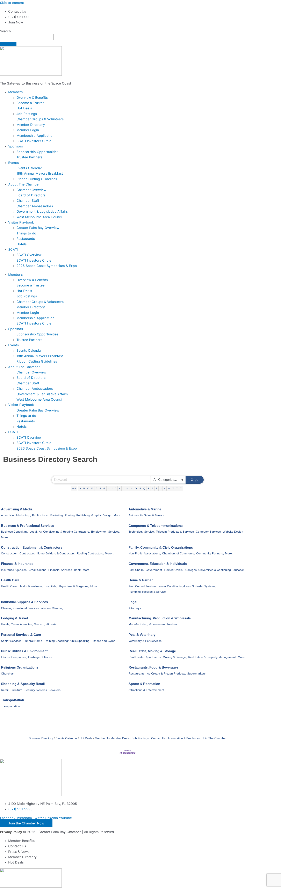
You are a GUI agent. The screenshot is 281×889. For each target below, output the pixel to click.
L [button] (123, 488)
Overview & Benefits (32, 97)
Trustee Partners (29, 157)
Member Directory (30, 125)
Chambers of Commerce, (178, 553)
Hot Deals (24, 108)
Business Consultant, (14, 531)
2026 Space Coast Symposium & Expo (46, 266)
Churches (7, 673)
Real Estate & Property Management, (212, 657)
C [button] (88, 488)
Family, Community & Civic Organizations (161, 547)
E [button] (96, 488)
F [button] (100, 488)
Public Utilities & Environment (24, 651)
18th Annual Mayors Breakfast (39, 173)
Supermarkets (196, 673)
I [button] (112, 488)
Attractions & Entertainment (146, 690)
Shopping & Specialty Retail (23, 684)
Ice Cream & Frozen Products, (166, 673)
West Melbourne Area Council (39, 217)
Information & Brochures (184, 738)
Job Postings (26, 114)
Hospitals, (50, 586)
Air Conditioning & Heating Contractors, (64, 531)
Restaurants (25, 238)
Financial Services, (60, 569)
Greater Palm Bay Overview (37, 228)
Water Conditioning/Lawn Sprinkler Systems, (187, 586)
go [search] (196, 479)
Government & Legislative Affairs (42, 211)
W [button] (169, 488)
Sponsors (15, 146)
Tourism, (39, 624)
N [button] (131, 488)
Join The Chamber (214, 738)
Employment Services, (105, 531)
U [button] (160, 488)
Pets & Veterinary (142, 634)
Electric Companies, (14, 657)
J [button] (115, 488)
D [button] (92, 488)
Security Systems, (36, 690)
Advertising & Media (17, 509)
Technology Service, (142, 531)
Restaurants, (137, 673)
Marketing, (57, 515)
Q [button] (144, 488)
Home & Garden (141, 580)
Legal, (34, 531)
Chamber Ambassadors (34, 206)
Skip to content (12, 3)
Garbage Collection (40, 657)
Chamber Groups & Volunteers (40, 119)
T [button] (156, 488)
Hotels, (5, 624)
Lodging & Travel (14, 618)
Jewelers (54, 690)
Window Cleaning (52, 608)
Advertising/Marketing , (16, 515)
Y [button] (177, 488)
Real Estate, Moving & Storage (152, 651)
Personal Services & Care (21, 634)
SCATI (13, 249)
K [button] (119, 488)
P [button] (140, 488)
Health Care (10, 580)
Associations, (152, 553)
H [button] (108, 488)
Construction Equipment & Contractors (31, 547)
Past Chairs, (136, 569)
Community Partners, (210, 553)
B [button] (84, 488)
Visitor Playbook (21, 222)
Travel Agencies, (22, 624)
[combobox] (26, 37)
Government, (154, 569)
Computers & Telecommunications (156, 525)
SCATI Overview (29, 255)
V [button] (164, 488)
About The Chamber (24, 184)
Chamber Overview (31, 190)
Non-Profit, (136, 553)
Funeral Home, (33, 640)
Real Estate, (136, 657)
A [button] (80, 488)
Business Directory (41, 738)
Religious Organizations (19, 667)
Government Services (163, 624)
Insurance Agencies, (14, 569)
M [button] (127, 488)
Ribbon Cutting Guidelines (36, 179)
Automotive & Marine (145, 509)
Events (13, 163)
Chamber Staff (27, 200)
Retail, (5, 690)
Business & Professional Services (27, 525)
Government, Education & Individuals (158, 564)
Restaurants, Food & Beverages (154, 667)
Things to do (26, 233)
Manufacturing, (138, 624)
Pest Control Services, (143, 586)
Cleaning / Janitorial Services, (20, 608)
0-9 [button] (74, 488)
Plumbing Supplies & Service (147, 591)
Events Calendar (29, 168)
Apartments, (153, 657)
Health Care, (9, 586)
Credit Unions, (38, 569)
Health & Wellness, (31, 586)
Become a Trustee (30, 103)
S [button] (152, 488)
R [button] (148, 488)
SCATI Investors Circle (33, 141)
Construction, (9, 553)
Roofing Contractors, (90, 553)
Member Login (27, 130)
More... (118, 515)
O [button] (136, 488)
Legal (133, 602)
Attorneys (135, 608)
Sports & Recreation (144, 684)
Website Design (233, 531)
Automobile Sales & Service (146, 515)
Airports (51, 624)
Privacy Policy (11, 832)
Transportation (12, 700)
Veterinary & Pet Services (145, 640)
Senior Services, (11, 640)
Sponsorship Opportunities (37, 152)
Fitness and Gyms (103, 640)
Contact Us (158, 738)
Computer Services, (209, 531)
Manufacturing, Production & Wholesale (160, 618)
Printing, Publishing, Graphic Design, (88, 515)
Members (15, 92)
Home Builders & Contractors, (56, 553)
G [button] (104, 488)
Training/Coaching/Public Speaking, (67, 640)
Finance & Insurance (17, 564)
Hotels (21, 244)
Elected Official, (174, 569)
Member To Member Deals (112, 738)
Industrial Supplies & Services (24, 602)
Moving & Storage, (175, 657)
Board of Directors (30, 195)
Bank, (77, 569)
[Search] (8, 44)
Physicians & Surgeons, (73, 586)
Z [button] (181, 488)
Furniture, (16, 690)
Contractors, (28, 553)
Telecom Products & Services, (175, 531)
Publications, (40, 515)
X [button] (173, 488)
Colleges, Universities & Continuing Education (215, 569)
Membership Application (35, 135)
